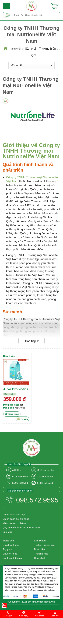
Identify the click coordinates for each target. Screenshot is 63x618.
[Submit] (7, 15)
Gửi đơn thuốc (11, 545)
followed (45, 476)
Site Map (7, 531)
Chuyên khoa (10, 553)
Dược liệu (39, 549)
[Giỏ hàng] (54, 6)
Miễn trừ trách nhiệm (14, 523)
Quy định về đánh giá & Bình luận (21, 527)
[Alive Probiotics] (16, 372)
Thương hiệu (41, 553)
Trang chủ (14, 48)
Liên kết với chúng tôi (19, 464)
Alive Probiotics (16, 389)
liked (17, 470)
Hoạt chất (39, 558)
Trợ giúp (7, 549)
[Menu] (6, 6)
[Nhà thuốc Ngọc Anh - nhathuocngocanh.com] (31, 6)
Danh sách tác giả (13, 558)
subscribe (45, 470)
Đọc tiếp (30, 341)
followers (20, 476)
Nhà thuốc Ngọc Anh (43, 601)
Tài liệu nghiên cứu (44, 545)
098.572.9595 (37, 500)
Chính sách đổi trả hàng (16, 518)
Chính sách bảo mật (14, 514)
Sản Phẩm (40, 540)
